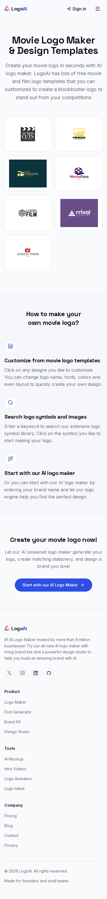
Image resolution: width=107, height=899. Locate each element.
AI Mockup (14, 759)
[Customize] (27, 134)
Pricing (10, 815)
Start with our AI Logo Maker (50, 585)
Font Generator (18, 712)
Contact (11, 835)
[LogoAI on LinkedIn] (36, 673)
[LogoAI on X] (9, 673)
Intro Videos (15, 768)
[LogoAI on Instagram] (22, 673)
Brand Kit (12, 721)
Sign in (79, 8)
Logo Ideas (14, 788)
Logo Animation (18, 778)
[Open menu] (98, 9)
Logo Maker (15, 702)
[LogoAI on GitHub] (49, 673)
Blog (8, 825)
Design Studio (17, 731)
